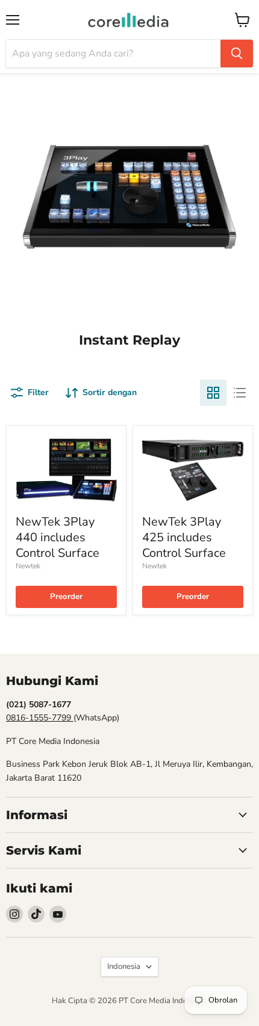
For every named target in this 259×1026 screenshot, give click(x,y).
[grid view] (213, 392)
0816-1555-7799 (39, 717)
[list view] (239, 392)
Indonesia (123, 966)
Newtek (28, 566)
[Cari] (236, 53)
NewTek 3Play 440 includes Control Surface (57, 538)
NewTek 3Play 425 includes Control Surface (184, 538)
